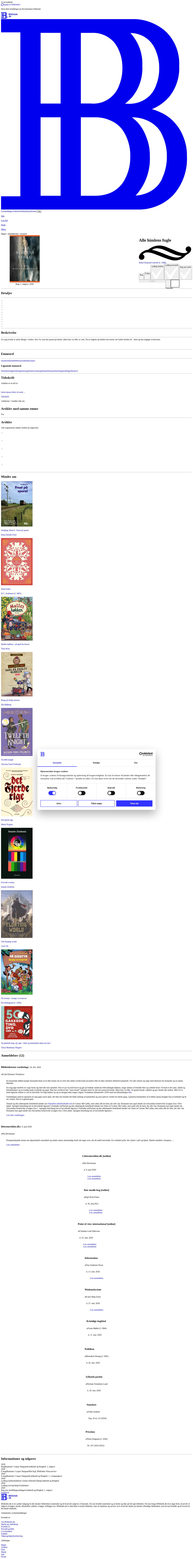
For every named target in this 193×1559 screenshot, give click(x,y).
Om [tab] (135, 763)
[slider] (25, 260)
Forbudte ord (66, 1103)
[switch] (81, 793)
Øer (130, 1092)
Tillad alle (134, 803)
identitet (11, 361)
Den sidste (57, 1103)
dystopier (31, 361)
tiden (17, 361)
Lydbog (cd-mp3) (171, 265)
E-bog (147, 273)
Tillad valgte (96, 803)
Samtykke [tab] (57, 763)
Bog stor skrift (185, 267)
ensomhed (23, 361)
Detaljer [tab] (96, 763)
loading (152, 281)
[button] (96, 1465)
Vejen (50, 1103)
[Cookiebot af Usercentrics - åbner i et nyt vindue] (141, 754)
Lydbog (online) (157, 266)
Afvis (58, 803)
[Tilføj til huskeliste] (175, 283)
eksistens (4, 361)
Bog (141, 275)
